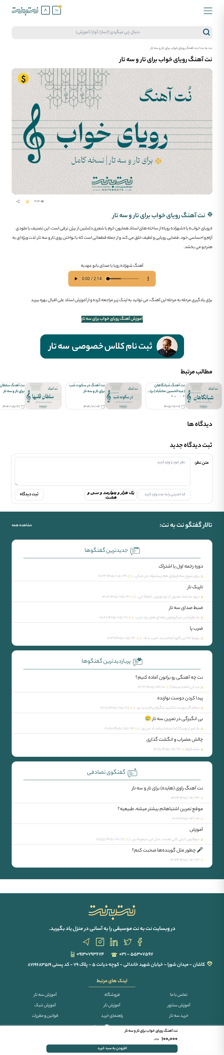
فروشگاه (112, 995)
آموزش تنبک (45, 1005)
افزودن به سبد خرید (112, 1048)
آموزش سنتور (179, 1005)
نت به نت (206, 48)
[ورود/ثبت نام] (45, 10)
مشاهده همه (22, 526)
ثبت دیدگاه (29, 494)
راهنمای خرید (112, 1016)
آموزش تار (112, 1005)
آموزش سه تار (45, 995)
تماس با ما (179, 995)
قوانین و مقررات (45, 1016)
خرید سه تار (178, 1016)
